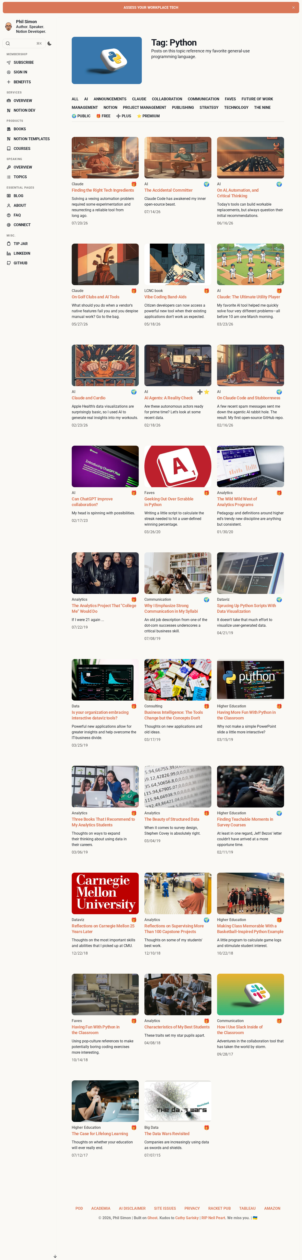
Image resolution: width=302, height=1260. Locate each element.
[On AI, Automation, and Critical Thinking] (250, 181)
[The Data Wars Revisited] (177, 1119)
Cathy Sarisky (187, 1218)
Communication (203, 99)
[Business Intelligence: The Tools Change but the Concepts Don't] (177, 703)
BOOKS (20, 129)
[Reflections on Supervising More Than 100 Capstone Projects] (177, 914)
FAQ (17, 215)
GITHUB (20, 263)
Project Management (144, 107)
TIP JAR (21, 243)
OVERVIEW (23, 100)
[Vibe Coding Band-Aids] (177, 285)
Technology (236, 107)
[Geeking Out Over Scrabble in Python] (177, 490)
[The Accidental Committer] (177, 181)
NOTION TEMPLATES (32, 139)
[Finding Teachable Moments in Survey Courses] (250, 810)
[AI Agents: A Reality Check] (177, 386)
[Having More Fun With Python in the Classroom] (250, 703)
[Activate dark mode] (49, 43)
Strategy (209, 107)
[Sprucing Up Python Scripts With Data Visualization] (250, 596)
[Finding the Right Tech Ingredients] (105, 181)
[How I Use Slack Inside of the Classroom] (250, 1018)
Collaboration (167, 99)
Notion (110, 107)
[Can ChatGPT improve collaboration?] (105, 490)
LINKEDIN (22, 253)
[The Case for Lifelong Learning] (105, 1119)
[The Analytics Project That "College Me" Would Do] (105, 596)
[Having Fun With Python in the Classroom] (105, 1018)
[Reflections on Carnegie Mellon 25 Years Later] (105, 914)
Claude (139, 99)
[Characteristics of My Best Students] (177, 1018)
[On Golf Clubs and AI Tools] (105, 285)
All (75, 99)
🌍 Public (81, 116)
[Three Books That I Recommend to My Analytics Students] (105, 810)
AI (86, 99)
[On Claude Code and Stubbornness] (250, 386)
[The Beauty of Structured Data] (177, 810)
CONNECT (22, 225)
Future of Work (257, 99)
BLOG (18, 196)
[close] (293, 7)
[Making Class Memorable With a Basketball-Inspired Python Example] (250, 914)
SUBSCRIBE (24, 62)
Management (85, 107)
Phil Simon (26, 21)
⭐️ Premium (148, 116)
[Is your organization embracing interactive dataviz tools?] (105, 703)
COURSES (22, 148)
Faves (230, 99)
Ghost (152, 1218)
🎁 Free (103, 116)
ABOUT (20, 205)
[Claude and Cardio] (105, 386)
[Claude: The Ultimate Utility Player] (250, 285)
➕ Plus (123, 116)
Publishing (183, 107)
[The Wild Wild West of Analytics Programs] (250, 490)
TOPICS (20, 177)
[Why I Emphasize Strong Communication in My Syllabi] (177, 596)
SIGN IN (20, 72)
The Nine (262, 107)
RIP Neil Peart (213, 1218)
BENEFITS (22, 82)
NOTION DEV (24, 110)
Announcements (110, 99)
